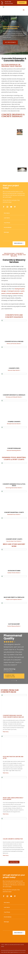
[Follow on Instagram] (7, 206)
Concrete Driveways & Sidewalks (14, 395)
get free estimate (10, 42)
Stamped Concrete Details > (14, 423)
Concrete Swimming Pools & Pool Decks (14, 484)
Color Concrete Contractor (13, 839)
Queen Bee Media (21, 952)
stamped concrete (13, 291)
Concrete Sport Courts (14, 539)
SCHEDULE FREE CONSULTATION (10, 676)
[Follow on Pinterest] (14, 206)
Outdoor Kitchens (14, 570)
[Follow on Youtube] (11, 206)
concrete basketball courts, (14, 293)
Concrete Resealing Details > (14, 450)
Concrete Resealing (14, 448)
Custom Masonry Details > (14, 626)
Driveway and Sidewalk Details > (14, 397)
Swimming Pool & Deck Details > (14, 487)
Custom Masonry (14, 624)
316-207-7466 (8, 1)
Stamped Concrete (14, 421)
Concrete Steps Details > (14, 370)
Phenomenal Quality (13, 637)
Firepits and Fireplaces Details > (14, 599)
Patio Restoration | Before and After (13, 757)
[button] (5, 122)
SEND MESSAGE (18, 243)
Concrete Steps (14, 368)
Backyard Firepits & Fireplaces (14, 597)
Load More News (14, 862)
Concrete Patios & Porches (14, 341)
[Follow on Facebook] (3, 206)
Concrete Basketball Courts (14, 512)
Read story (5, 731)
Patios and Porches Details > (14, 343)
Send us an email (9, 3)
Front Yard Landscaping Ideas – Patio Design (13, 798)
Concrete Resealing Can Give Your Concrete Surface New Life (13, 716)
